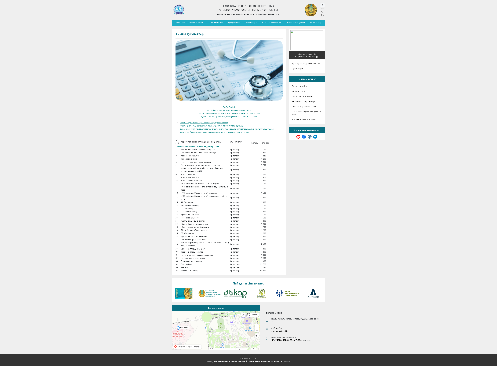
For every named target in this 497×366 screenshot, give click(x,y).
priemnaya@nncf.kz (279, 331)
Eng (322, 15)
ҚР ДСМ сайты (298, 91)
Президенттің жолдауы (302, 96)
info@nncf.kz (276, 328)
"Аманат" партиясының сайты (305, 106)
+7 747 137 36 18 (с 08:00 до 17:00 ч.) (286, 340)
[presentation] (228, 283)
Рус (322, 12)
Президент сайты (300, 86)
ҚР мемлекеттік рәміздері (303, 101)
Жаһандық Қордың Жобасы (304, 119)
